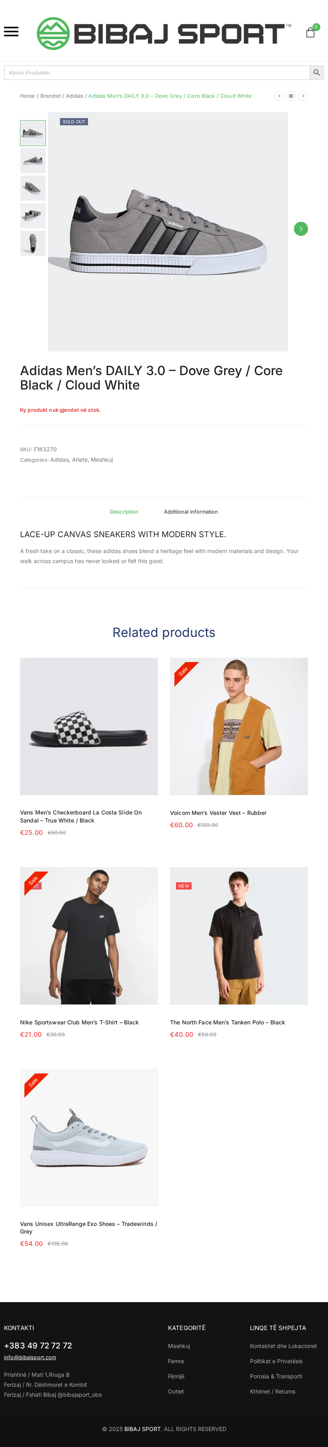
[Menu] (16, 31)
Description (124, 511)
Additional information (191, 511)
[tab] (124, 511)
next (301, 229)
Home (27, 96)
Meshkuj (102, 459)
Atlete (80, 459)
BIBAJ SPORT (142, 1428)
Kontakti (19, 1328)
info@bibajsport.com (30, 1357)
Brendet (50, 96)
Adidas (74, 96)
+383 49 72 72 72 (38, 1345)
